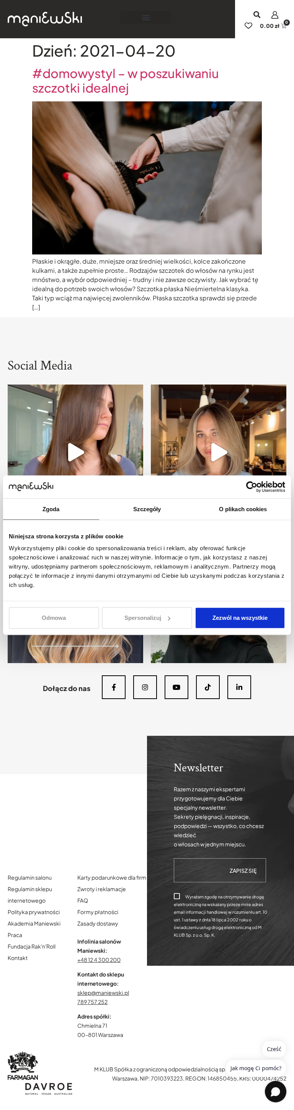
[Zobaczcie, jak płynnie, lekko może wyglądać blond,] (218, 452)
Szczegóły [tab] (147, 508)
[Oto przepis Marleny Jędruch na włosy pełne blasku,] (75, 452)
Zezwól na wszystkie (240, 617)
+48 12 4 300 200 (99, 959)
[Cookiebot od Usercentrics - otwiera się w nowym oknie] (251, 486)
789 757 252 (92, 1001)
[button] (146, 17)
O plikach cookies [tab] (243, 508)
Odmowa (54, 617)
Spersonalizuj (142, 617)
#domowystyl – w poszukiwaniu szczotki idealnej (125, 80)
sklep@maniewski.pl (103, 992)
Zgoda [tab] (51, 508)
